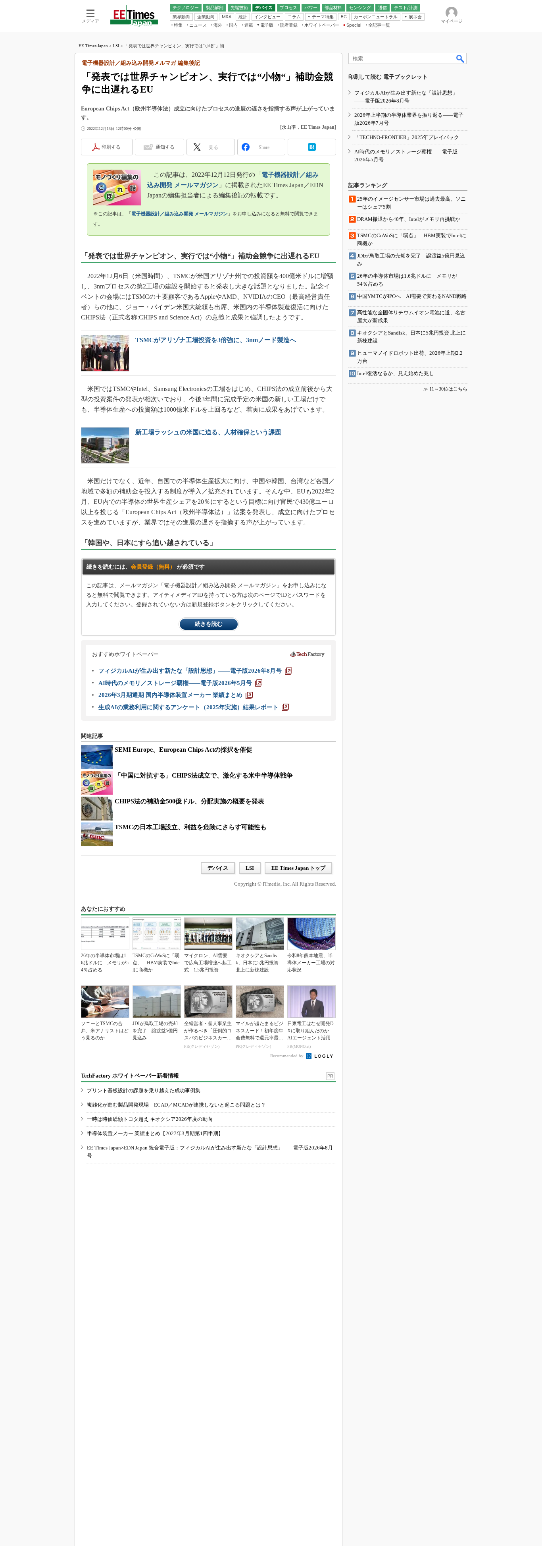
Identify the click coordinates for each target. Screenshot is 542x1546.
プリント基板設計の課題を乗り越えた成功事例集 (143, 1090)
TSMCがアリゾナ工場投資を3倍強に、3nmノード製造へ (215, 340)
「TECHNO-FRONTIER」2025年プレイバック (406, 137)
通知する (165, 147)
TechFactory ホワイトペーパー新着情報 (130, 1076)
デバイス (218, 868)
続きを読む (209, 624)
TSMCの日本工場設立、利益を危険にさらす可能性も (191, 827)
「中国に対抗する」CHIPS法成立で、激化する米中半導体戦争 (204, 775)
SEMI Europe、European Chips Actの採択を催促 (183, 749)
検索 (461, 58)
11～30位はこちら (448, 389)
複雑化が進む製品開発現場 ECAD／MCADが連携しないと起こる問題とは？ (176, 1105)
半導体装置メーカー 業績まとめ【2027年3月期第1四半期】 (155, 1133)
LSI (116, 45)
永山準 (289, 127)
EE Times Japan (93, 45)
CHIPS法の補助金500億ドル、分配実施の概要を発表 (189, 801)
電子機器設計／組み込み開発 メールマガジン (179, 214)
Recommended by (287, 1055)
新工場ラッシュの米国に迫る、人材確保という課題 (208, 432)
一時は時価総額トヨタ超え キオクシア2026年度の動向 (150, 1119)
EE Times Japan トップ (298, 868)
